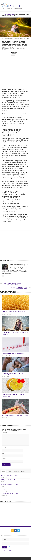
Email (3, 453)
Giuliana (5, 47)
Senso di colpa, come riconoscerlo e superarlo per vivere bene (12, 283)
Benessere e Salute (9, 14)
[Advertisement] (15, 73)
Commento (5, 432)
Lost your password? (7, 550)
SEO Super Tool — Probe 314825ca (9, 484)
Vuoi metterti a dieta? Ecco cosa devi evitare (15, 416)
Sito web (4, 458)
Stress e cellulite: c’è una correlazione (13, 353)
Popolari (9, 471)
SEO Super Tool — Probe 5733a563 (10, 493)
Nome (4, 448)
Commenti (16, 471)
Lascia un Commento (20, 48)
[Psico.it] (15, 5)
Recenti (3, 471)
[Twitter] (18, 530)
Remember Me (13, 547)
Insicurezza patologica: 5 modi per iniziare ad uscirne (19, 287)
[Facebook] (15, 530)
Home (1, 14)
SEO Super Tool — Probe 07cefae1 (9, 475)
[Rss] (12, 530)
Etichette (23, 471)
